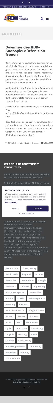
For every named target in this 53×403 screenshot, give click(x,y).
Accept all (37, 209)
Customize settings (26, 213)
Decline (15, 209)
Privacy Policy (11, 202)
